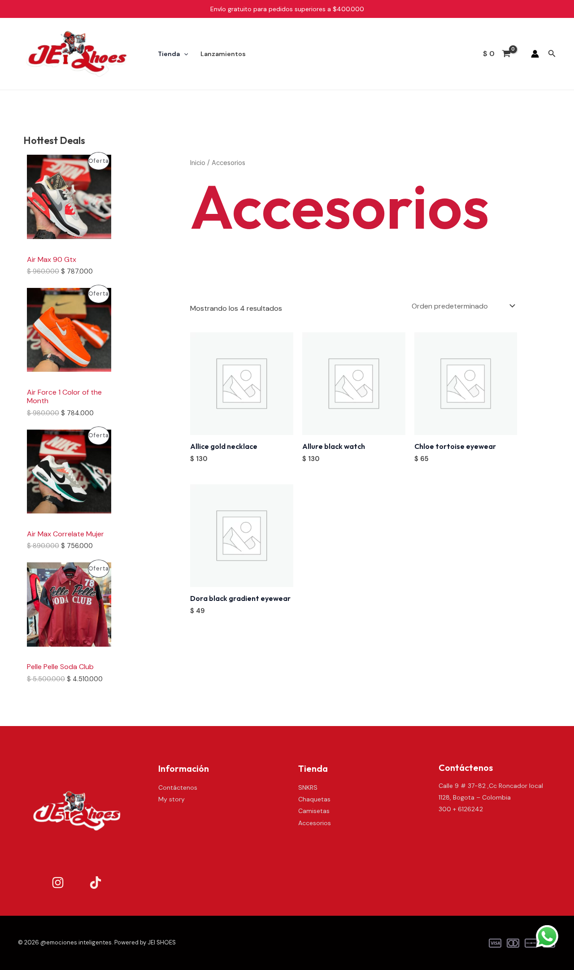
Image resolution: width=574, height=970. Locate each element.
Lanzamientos (223, 54)
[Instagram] (58, 882)
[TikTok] (95, 882)
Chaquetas (314, 799)
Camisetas (314, 811)
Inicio (197, 162)
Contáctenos (177, 787)
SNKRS (307, 787)
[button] (552, 54)
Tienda (169, 54)
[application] (184, 53)
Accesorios (314, 823)
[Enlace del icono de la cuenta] (535, 54)
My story (171, 799)
